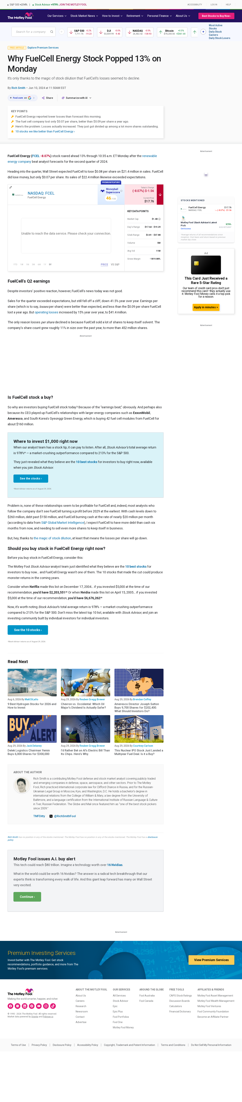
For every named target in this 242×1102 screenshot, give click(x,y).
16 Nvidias (114, 865)
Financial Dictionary (180, 1011)
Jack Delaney (34, 745)
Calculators (175, 1006)
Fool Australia (147, 995)
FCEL (36, 156)
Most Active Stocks (215, 27)
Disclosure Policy (62, 1045)
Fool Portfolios (121, 1016)
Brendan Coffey (142, 699)
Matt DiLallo (31, 699)
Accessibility (194, 4)
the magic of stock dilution (52, 538)
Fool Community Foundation (213, 1011)
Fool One (118, 1022)
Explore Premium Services (43, 47)
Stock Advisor (120, 1000)
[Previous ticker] (61, 32)
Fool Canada (146, 1000)
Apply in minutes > (206, 307)
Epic (115, 1006)
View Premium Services (211, 960)
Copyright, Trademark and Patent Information (129, 1045)
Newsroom (82, 1011)
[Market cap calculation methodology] (159, 219)
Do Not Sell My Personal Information (211, 1045)
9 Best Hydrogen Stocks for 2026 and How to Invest (32, 705)
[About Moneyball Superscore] (121, 191)
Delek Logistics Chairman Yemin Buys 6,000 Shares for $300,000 (29, 752)
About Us (81, 995)
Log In (214, 4)
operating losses (46, 312)
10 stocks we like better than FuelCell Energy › (45, 131)
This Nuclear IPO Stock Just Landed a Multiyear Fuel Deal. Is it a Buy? (138, 752)
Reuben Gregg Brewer (92, 699)
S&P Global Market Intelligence (62, 522)
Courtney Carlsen (143, 745)
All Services (119, 995)
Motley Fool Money (123, 1027)
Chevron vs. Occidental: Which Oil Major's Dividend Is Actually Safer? (83, 705)
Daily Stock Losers (219, 38)
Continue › (27, 897)
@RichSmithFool (65, 816)
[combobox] (33, 31)
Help (228, 4)
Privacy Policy (39, 1045)
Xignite (34, 1016)
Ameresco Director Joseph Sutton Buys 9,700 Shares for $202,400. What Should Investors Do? (136, 707)
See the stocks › (31, 478)
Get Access (186, 229)
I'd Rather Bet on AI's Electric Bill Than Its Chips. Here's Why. (85, 752)
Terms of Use (18, 1045)
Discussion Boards (179, 1000)
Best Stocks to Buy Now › (216, 16)
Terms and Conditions (173, 1045)
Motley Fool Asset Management (215, 995)
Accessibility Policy (87, 1045)
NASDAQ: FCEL (41, 193)
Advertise (81, 1022)
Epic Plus (118, 1011)
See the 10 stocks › (28, 630)
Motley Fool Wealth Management (216, 1000)
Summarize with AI (77, 97)
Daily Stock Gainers (215, 33)
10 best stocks (86, 462)
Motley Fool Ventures (209, 1006)
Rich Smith (18, 88)
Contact (80, 1016)
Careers (80, 1000)
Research (81, 1006)
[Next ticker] (203, 32)
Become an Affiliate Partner (213, 1016)
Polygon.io (48, 1016)
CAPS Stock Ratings (180, 995)
